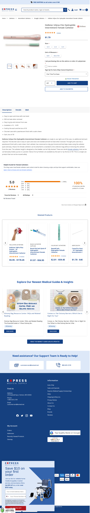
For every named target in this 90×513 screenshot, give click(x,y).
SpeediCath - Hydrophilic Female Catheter (58, 250)
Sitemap (10, 439)
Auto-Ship (50, 385)
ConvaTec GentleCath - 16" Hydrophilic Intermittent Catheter (80, 250)
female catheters (73, 149)
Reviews (50, 415)
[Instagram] (26, 415)
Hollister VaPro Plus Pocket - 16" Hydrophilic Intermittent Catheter (17, 250)
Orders (9, 430)
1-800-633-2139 (12, 400)
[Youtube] (31, 415)
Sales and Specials (53, 388)
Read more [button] (10, 331)
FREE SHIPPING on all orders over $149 (46, 2)
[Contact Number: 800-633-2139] (69, 10)
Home (4, 18)
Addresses (10, 433)
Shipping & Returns (53, 397)
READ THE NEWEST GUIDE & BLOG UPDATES (45, 342)
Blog (49, 409)
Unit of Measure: (51, 52)
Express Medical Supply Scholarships (59, 391)
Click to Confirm (52, 66)
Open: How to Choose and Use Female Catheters (18, 170)
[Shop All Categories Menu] (16, 10)
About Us (50, 403)
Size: (47, 43)
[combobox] (7, 496)
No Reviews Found (9, 198)
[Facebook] (17, 415)
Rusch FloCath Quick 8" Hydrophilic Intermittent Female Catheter (38, 251)
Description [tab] (7, 110)
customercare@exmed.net (15, 404)
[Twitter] (22, 415)
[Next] (84, 243)
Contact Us (51, 406)
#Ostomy (9, 326)
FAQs (49, 394)
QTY (48, 83)
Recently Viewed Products (15, 436)
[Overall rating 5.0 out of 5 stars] (50, 33)
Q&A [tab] (27, 110)
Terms (6, 504)
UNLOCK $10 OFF (16, 508)
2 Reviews (59, 33)
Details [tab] (18, 110)
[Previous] (5, 243)
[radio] (45, 181)
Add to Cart (72, 83)
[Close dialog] (52, 463)
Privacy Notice (52, 400)
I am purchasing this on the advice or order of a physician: (65, 62)
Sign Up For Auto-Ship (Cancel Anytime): (59, 70)
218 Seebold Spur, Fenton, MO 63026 (19, 395)
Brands (49, 412)
